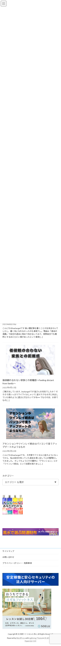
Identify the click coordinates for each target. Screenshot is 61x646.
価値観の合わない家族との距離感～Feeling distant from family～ (28, 382)
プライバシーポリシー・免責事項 (17, 563)
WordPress (20, 638)
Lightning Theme (35, 638)
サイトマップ (8, 551)
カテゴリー (8, 475)
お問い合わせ (8, 557)
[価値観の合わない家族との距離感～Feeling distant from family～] (30, 360)
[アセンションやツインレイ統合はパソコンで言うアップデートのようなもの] (30, 424)
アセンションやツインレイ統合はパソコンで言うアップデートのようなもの (29, 445)
